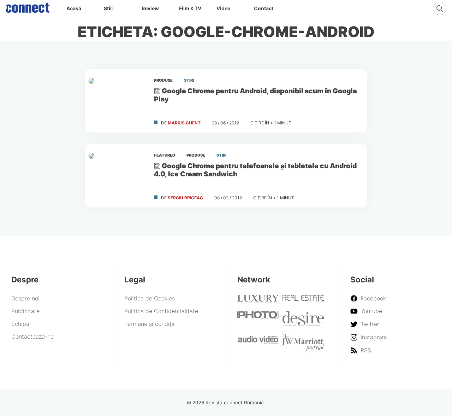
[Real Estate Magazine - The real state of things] (303, 300)
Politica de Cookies (149, 298)
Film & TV (190, 8)
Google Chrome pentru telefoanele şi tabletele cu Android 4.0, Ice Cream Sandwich (255, 170)
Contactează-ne (32, 336)
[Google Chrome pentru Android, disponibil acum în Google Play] (116, 100)
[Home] (27, 6)
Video (223, 8)
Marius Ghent (184, 122)
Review (150, 8)
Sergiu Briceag (185, 197)
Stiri (189, 80)
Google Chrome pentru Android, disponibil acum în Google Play (255, 95)
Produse (163, 80)
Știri (109, 8)
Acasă (73, 8)
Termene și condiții (149, 323)
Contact (263, 8)
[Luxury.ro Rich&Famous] (258, 301)
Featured (164, 155)
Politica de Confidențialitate (161, 311)
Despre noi (25, 298)
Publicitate (25, 311)
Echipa (20, 323)
